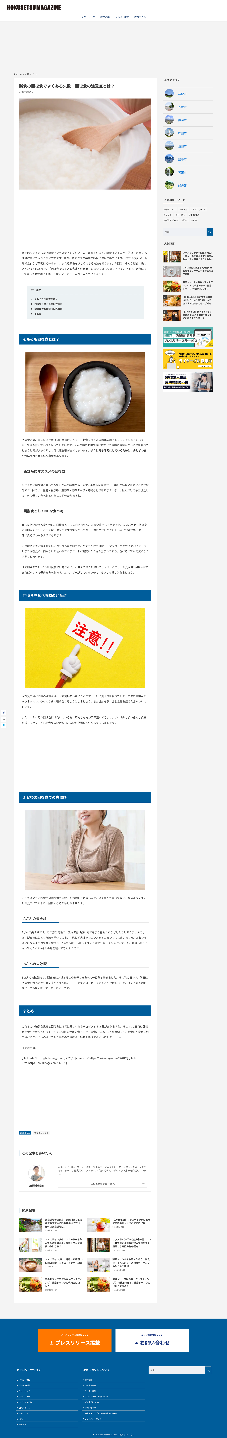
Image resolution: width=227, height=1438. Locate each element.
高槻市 (182, 94)
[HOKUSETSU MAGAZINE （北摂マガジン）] (34, 7)
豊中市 (182, 159)
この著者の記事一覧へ (103, 1183)
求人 (21, 1418)
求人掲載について (92, 1402)
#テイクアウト (198, 209)
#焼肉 (184, 220)
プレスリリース (25, 1396)
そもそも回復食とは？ (46, 298)
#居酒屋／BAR (171, 220)
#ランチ (168, 214)
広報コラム (25, 1132)
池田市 (182, 146)
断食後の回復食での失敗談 (48, 308)
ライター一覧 (90, 1385)
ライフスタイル (25, 1402)
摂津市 (182, 120)
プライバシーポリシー (94, 1418)
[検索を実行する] (210, 232)
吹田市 (182, 133)
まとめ (37, 313)
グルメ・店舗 (24, 1385)
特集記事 (22, 1424)
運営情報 (88, 1380)
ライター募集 (90, 1391)
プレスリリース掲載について (97, 1396)
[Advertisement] (113, 46)
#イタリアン (170, 209)
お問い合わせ (90, 1407)
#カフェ (183, 209)
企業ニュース (24, 1407)
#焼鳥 (194, 220)
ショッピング (24, 1391)
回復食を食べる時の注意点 (48, 303)
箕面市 (182, 172)
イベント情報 (24, 1380)
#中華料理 (194, 214)
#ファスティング (41, 1132)
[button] (3, 712)
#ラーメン (180, 214)
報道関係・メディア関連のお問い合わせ (101, 1413)
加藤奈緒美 (36, 1185)
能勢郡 (182, 185)
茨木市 (182, 107)
